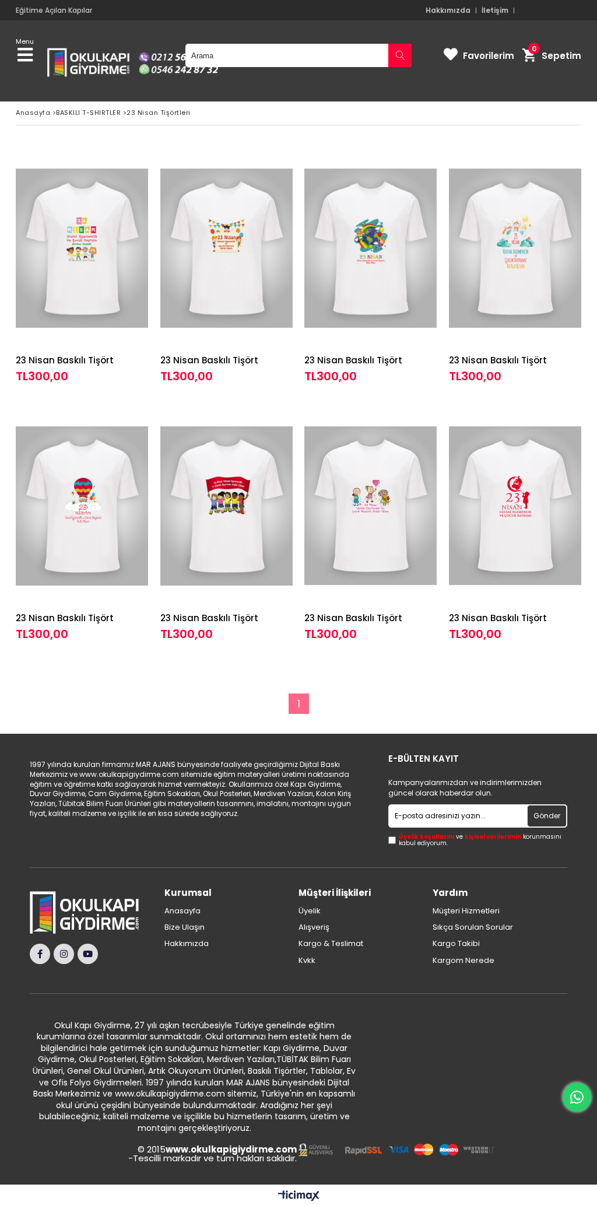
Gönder (546, 816)
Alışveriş (313, 927)
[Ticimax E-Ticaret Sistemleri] (298, 1196)
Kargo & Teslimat (330, 943)
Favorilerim (488, 56)
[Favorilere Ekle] (82, 265)
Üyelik (309, 911)
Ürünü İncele (111, 265)
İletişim (495, 10)
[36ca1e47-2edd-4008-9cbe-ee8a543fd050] (396, 1150)
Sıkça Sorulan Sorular (473, 927)
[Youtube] (88, 954)
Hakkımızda (448, 10)
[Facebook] (40, 954)
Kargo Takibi (456, 943)
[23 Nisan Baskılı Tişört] (82, 248)
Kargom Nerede (463, 960)
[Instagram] (64, 954)
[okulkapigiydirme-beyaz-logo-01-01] (90, 912)
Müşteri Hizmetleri (466, 911)
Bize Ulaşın (184, 927)
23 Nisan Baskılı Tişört (65, 360)
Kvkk (306, 960)
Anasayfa (182, 911)
